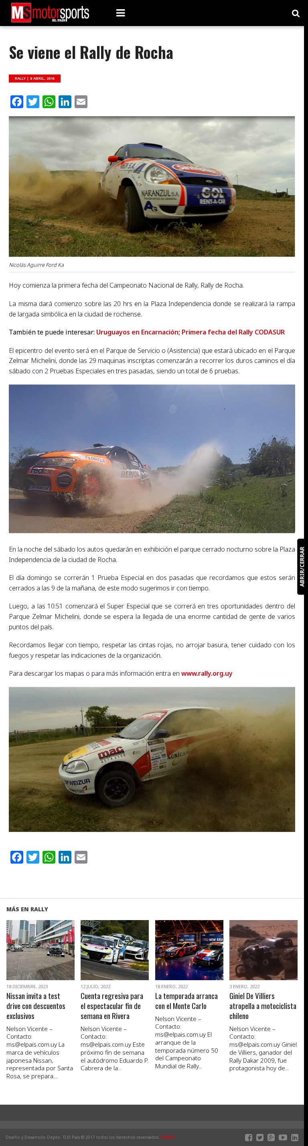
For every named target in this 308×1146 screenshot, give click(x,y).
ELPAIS (167, 1137)
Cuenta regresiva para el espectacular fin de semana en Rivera (112, 1006)
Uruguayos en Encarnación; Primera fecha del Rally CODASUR (190, 332)
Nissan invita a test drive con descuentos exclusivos (35, 1006)
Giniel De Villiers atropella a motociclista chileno (262, 1006)
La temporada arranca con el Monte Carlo (186, 1001)
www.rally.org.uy (207, 673)
